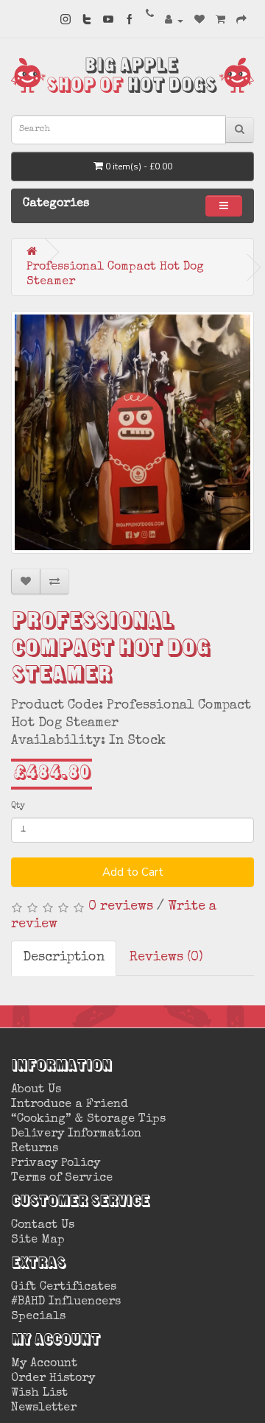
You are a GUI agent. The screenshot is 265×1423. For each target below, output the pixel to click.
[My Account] (174, 21)
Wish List (39, 1393)
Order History (53, 1379)
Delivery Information (76, 1134)
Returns (34, 1149)
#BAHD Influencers (66, 1302)
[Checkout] (241, 21)
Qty (18, 806)
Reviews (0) (166, 957)
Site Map (38, 1240)
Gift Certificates (63, 1287)
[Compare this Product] (54, 581)
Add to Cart (132, 872)
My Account (44, 1364)
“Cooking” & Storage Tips (88, 1119)
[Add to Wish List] (25, 581)
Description (64, 957)
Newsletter (44, 1408)
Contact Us (42, 1225)
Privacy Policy (55, 1164)
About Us (36, 1090)
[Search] (239, 130)
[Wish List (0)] (199, 21)
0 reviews (120, 906)
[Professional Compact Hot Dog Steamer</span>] (132, 432)
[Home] (31, 252)
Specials (38, 1317)
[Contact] (150, 16)
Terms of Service (62, 1178)
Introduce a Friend (69, 1105)
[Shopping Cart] (220, 21)
